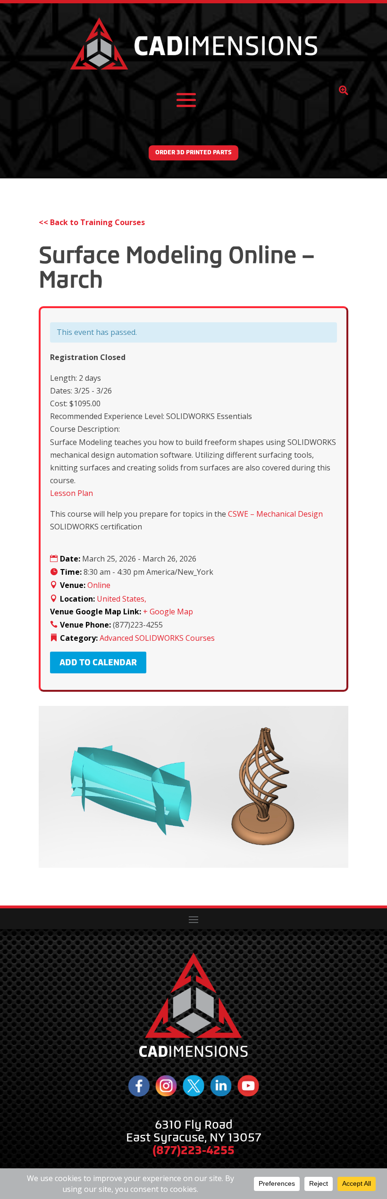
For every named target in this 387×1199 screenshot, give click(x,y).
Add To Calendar (98, 662)
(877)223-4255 (193, 1150)
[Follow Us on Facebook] (139, 1094)
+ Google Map (168, 611)
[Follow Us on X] (193, 1094)
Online (98, 585)
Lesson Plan (71, 493)
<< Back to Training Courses (92, 222)
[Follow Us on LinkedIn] (221, 1094)
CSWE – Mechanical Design (275, 514)
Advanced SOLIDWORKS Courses (157, 638)
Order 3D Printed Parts (193, 152)
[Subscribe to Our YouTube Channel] (248, 1094)
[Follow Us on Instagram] (166, 1094)
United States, (121, 599)
